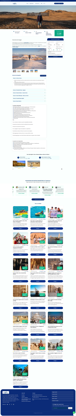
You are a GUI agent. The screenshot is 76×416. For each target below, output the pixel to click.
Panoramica (7, 27)
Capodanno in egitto (55, 400)
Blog (41, 3)
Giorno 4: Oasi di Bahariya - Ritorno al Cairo (20, 95)
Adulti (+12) (49, 48)
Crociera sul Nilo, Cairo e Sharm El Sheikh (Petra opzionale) (55, 221)
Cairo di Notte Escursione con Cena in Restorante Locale (55, 327)
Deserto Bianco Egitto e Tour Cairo (20, 326)
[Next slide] (45, 58)
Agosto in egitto (54, 398)
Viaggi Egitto (32, 3)
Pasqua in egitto (54, 396)
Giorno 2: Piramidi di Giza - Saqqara (19, 90)
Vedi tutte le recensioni (38, 199)
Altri (44, 3)
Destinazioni (37, 3)
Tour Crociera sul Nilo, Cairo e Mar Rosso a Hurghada (20, 221)
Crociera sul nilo (54, 394)
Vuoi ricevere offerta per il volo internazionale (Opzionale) (54, 51)
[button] (14, 71)
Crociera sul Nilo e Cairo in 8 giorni (37, 246)
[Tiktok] (9, 404)
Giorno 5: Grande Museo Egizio (18, 98)
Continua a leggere (15, 46)
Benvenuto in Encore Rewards (26, 401)
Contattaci (23, 396)
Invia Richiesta (55, 56)
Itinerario (16, 27)
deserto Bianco (26, 42)
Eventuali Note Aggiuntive (51, 53)
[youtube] (7, 404)
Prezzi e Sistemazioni (22, 27)
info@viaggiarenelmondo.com (6, 0)
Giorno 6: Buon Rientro (17, 101)
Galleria (12, 27)
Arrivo (49, 43)
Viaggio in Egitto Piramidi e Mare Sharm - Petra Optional (19, 380)
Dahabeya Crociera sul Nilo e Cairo (37, 299)
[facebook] (13, 404)
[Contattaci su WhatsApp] (74, 412)
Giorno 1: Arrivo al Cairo (17, 78)
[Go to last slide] (13, 58)
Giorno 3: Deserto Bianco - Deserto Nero (20, 92)
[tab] (27, 68)
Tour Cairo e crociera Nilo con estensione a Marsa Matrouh (36, 221)
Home (27, 3)
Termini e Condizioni (25, 397)
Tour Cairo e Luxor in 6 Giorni (19, 353)
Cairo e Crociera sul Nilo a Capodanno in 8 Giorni (18, 247)
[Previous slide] (13, 169)
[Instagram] (11, 404)
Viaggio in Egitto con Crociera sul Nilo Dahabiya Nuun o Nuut (54, 273)
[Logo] (14, 3)
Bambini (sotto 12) (58, 48)
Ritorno (57, 43)
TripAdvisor (48, 180)
